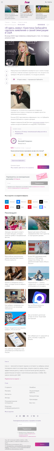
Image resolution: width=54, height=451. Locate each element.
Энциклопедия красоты (34, 391)
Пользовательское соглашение (11, 402)
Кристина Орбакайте (18, 160)
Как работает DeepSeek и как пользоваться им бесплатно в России (14, 350)
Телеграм (12, 201)
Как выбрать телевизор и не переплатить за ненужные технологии (14, 307)
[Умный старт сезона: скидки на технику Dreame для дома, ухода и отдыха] (27, 9)
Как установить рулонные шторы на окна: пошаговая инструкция (37, 316)
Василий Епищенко (10, 24)
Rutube (46, 201)
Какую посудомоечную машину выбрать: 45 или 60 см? (15, 329)
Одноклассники (35, 201)
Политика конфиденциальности (12, 407)
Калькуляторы (34, 396)
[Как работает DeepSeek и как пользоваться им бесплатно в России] (15, 340)
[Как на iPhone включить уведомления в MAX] (38, 296)
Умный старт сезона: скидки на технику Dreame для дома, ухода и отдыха (26, 16)
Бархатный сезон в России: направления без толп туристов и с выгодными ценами (38, 233)
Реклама (8, 391)
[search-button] (45, 2)
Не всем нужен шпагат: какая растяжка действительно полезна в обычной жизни (11, 16)
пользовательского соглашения (38, 186)
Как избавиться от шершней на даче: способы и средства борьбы (38, 337)
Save (7, 64)
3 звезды (41, 24)
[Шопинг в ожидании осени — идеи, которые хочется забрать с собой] (15, 273)
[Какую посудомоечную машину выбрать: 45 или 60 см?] (15, 319)
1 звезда (38, 24)
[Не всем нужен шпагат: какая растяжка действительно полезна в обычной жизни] (11, 9)
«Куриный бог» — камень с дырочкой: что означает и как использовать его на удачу (38, 284)
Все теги (32, 403)
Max (45, 207)
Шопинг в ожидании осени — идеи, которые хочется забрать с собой (15, 284)
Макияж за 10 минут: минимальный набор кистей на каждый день (31, 132)
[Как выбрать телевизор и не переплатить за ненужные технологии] (15, 296)
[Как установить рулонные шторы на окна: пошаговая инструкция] (38, 312)
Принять (42, 444)
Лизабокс (32, 387)
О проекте (8, 387)
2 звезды (40, 24)
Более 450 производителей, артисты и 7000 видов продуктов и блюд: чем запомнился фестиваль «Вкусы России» (38, 259)
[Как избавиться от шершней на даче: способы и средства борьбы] (38, 333)
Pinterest (35, 207)
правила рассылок (25, 188)
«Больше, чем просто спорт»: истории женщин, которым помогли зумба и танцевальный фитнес (42, 16)
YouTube (12, 207)
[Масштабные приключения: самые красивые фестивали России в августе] (15, 247)
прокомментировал (38, 122)
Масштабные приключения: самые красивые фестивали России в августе (14, 258)
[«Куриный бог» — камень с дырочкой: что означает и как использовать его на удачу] (38, 273)
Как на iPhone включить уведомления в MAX (36, 306)
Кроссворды (33, 399)
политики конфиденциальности (14, 188)
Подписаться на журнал (12, 379)
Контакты (8, 394)
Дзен (22, 207)
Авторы (7, 398)
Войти (50, 2)
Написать (44, 167)
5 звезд (44, 24)
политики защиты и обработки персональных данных (17, 448)
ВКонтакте (23, 201)
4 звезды (43, 24)
